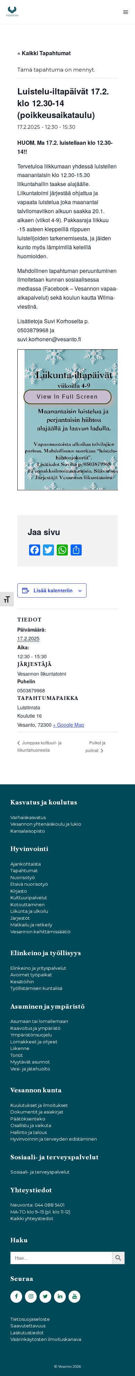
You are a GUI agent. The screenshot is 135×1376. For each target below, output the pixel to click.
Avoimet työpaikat (31, 974)
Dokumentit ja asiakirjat (36, 1112)
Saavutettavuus (27, 1325)
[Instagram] (31, 1297)
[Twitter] (45, 1297)
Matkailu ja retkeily (31, 924)
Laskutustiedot (27, 1332)
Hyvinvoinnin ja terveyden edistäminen (53, 1139)
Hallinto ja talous (28, 1132)
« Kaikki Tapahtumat (44, 53)
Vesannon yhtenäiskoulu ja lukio (45, 824)
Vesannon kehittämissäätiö (40, 931)
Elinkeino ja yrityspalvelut (38, 968)
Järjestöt (20, 918)
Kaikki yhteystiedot (31, 1218)
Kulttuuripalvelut (28, 897)
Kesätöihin (22, 981)
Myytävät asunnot (30, 1062)
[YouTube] (74, 1297)
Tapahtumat (24, 870)
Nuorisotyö (22, 877)
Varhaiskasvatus (28, 817)
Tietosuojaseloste (30, 1319)
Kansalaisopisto (27, 831)
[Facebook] (16, 1297)
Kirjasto (18, 891)
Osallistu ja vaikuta (30, 1125)
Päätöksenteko (27, 1118)
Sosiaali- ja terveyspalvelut (40, 1172)
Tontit (16, 1055)
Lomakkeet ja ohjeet (33, 1041)
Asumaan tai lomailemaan (39, 1021)
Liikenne (19, 1048)
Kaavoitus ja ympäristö (35, 1028)
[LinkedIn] (60, 1297)
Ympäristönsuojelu (31, 1034)
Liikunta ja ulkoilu (29, 911)
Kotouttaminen (27, 904)
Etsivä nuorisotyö (29, 884)
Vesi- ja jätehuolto (30, 1068)
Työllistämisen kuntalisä (36, 988)
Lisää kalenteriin (53, 590)
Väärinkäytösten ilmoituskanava (45, 1339)
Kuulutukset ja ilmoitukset (39, 1105)
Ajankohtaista (25, 864)
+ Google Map (68, 724)
